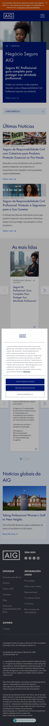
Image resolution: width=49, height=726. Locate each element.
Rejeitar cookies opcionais (25, 388)
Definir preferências (25, 394)
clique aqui (26, 372)
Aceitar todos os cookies (25, 382)
